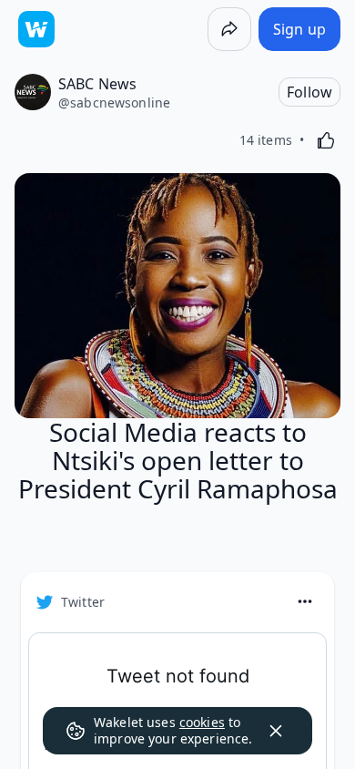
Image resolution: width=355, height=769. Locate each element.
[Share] (229, 29)
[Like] (325, 140)
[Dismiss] (275, 730)
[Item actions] (305, 601)
